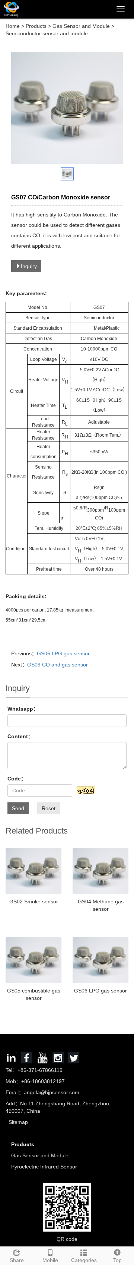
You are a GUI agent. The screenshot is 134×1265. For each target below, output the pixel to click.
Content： (20, 736)
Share (17, 1260)
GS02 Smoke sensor (33, 901)
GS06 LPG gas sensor (63, 653)
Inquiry (29, 266)
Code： (16, 779)
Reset (48, 808)
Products (37, 26)
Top (117, 1260)
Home (13, 26)
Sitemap (18, 1122)
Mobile (50, 1260)
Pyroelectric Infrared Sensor (44, 1167)
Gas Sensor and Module (81, 26)
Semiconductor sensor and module (47, 33)
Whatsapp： (22, 709)
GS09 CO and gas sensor (57, 665)
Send (18, 808)
